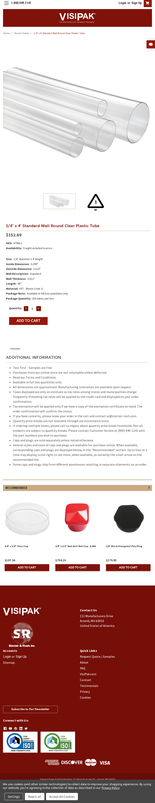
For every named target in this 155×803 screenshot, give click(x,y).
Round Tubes (22, 33)
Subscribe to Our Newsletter (30, 709)
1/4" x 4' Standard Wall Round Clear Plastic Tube (59, 33)
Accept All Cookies (62, 797)
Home (6, 33)
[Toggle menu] (6, 6)
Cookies (85, 697)
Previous (6, 113)
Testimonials (89, 686)
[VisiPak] (22, 646)
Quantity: (15, 308)
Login (122, 3)
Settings (14, 797)
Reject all (34, 797)
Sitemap (9, 662)
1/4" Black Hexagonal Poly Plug (124, 546)
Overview (15, 348)
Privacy (85, 692)
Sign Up (136, 3)
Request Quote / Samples (97, 656)
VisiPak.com (88, 674)
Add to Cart (27, 567)
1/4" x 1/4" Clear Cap (16, 546)
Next (149, 113)
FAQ (82, 668)
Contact (85, 680)
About (84, 662)
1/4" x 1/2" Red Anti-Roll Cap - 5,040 (75, 546)
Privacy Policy (110, 788)
